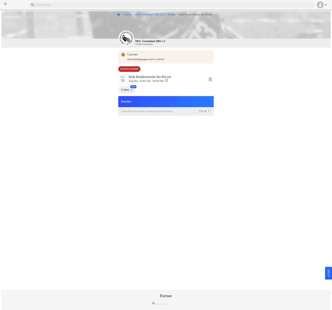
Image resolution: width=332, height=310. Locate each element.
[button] (166, 101)
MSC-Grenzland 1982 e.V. (149, 14)
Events (171, 14)
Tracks (127, 14)
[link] (15, 5)
